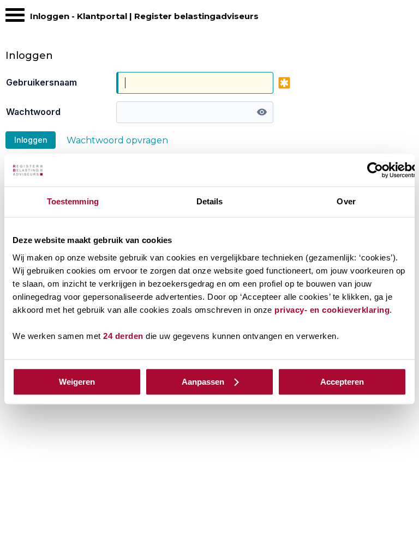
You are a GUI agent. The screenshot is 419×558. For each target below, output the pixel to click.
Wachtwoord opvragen (117, 140)
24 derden (123, 336)
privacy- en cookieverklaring (332, 309)
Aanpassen (203, 381)
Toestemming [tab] (73, 201)
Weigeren (77, 381)
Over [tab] (346, 201)
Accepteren (342, 381)
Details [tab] (209, 201)
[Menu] (15, 17)
